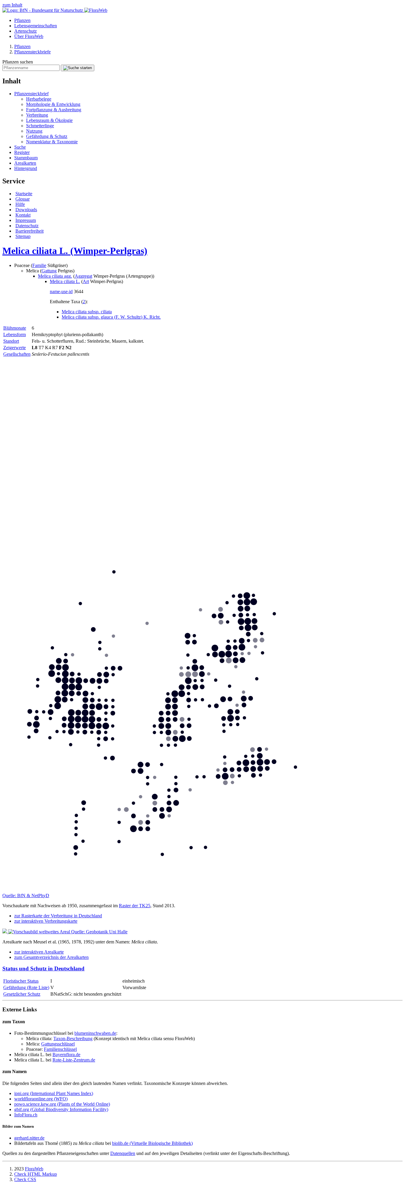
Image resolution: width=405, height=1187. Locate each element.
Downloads (26, 209)
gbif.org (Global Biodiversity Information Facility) (61, 1109)
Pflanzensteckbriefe (32, 51)
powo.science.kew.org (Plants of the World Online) (62, 1104)
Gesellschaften (17, 354)
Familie (39, 265)
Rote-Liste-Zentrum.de (73, 1059)
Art (86, 281)
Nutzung (34, 131)
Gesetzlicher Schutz (21, 994)
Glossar (22, 198)
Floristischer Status (21, 980)
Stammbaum (26, 157)
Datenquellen (122, 1153)
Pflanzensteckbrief (31, 93)
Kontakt (23, 214)
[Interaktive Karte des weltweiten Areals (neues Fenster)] (36, 931)
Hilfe (20, 204)
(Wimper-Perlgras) (74, 250)
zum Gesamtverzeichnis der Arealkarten (51, 957)
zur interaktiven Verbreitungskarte (45, 921)
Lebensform (14, 334)
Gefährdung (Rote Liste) (26, 987)
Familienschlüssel (60, 1049)
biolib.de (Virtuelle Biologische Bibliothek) (152, 1143)
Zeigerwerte (14, 347)
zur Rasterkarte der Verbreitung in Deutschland (58, 915)
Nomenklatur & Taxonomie (52, 141)
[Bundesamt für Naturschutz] (43, 10)
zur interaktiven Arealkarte (39, 951)
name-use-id (61, 291)
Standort (11, 341)
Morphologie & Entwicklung (53, 104)
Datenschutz (27, 225)
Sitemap (23, 236)
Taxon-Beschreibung (73, 1038)
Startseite (23, 193)
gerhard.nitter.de (29, 1137)
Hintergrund (25, 168)
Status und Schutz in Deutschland (43, 968)
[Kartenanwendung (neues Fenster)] (202, 890)
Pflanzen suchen (17, 61)
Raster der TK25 (134, 905)
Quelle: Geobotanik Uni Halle (99, 931)
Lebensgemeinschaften (35, 25)
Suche (20, 147)
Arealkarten (25, 163)
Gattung (49, 270)
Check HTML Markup (35, 1174)
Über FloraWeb (28, 36)
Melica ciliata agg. (55, 276)
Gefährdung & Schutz (46, 136)
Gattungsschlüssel (58, 1043)
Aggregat (83, 276)
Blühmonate (14, 327)
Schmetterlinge (40, 125)
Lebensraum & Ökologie (49, 120)
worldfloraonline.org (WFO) (41, 1098)
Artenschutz (25, 31)
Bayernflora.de (66, 1054)
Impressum (25, 220)
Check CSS (25, 1179)
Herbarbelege (38, 98)
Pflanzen (22, 20)
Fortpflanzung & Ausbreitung (53, 109)
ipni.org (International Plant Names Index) (53, 1093)
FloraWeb (34, 1168)
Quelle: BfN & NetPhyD (25, 895)
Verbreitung (37, 114)
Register (22, 152)
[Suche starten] (77, 68)
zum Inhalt (12, 4)
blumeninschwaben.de (95, 1033)
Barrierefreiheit (29, 230)
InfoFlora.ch (25, 1114)
